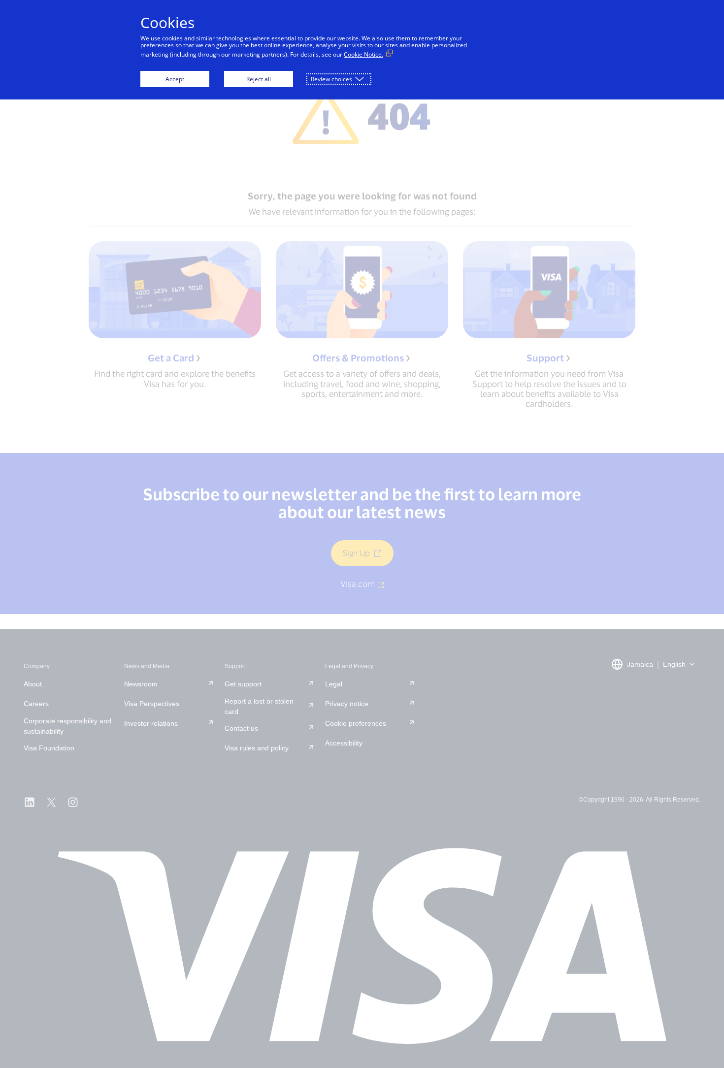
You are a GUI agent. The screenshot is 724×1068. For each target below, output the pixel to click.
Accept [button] (174, 79)
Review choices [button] (331, 79)
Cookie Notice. (363, 54)
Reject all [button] (258, 79)
